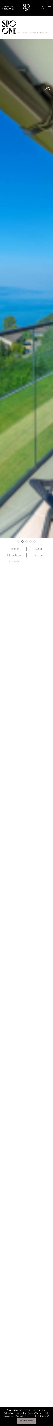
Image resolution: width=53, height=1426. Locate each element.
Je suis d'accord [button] (26, 1421)
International (14, 555)
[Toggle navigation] (49, 7)
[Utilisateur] (42, 7)
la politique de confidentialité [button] (37, 1416)
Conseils (14, 561)
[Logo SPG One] (26, 8)
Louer (38, 549)
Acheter (14, 549)
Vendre (39, 555)
